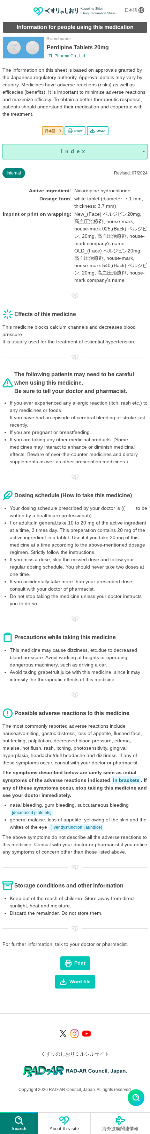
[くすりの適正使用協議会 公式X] (63, 1033)
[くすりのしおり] (55, 11)
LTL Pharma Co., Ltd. (66, 56)
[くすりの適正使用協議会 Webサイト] (75, 1071)
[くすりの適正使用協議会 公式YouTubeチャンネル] (86, 1034)
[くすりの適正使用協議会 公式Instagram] (75, 1034)
